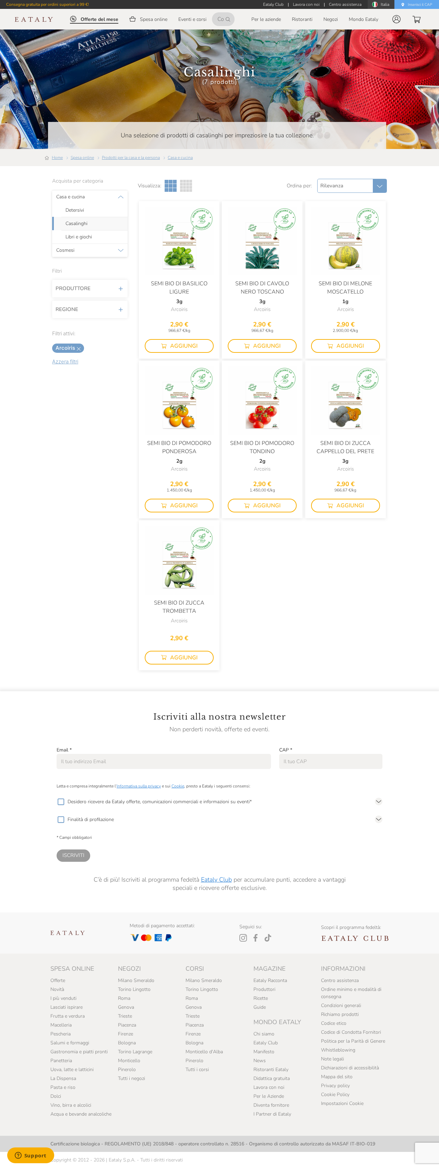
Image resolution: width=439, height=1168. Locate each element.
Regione (67, 309)
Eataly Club (216, 879)
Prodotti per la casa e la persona (131, 157)
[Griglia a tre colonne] (171, 186)
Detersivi (75, 210)
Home (57, 157)
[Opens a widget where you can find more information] (30, 1156)
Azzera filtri (65, 361)
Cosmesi (65, 250)
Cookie (177, 786)
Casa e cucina (180, 157)
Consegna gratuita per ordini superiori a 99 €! (47, 4)
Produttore (73, 288)
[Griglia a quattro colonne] (186, 186)
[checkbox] (61, 802)
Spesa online (82, 157)
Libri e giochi (79, 237)
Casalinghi (76, 223)
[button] (396, 19)
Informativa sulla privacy (139, 786)
